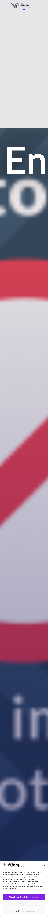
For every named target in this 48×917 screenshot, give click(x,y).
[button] (44, 865)
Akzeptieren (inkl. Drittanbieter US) (24, 897)
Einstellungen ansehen (24, 911)
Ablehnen (24, 904)
